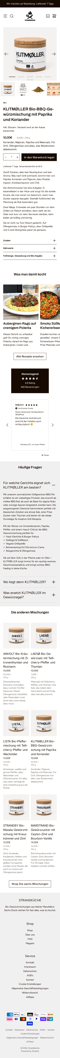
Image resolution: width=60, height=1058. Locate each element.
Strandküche (34, 1048)
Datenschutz (30, 971)
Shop (30, 930)
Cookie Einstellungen (30, 984)
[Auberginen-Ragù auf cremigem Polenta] (21, 302)
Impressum (30, 966)
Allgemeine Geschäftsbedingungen (30, 988)
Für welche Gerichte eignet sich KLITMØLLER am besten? (26, 485)
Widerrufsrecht (30, 992)
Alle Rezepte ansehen (30, 356)
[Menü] (5, 16)
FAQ (30, 939)
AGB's (30, 975)
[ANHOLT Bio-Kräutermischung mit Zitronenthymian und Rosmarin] (16, 636)
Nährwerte (8, 248)
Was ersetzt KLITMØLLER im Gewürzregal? (24, 595)
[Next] (53, 54)
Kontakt (30, 962)
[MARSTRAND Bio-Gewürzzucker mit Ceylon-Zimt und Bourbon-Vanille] (44, 807)
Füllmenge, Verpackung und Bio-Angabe (22, 256)
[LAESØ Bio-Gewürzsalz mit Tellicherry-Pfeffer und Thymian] (44, 636)
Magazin (30, 943)
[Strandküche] (30, 16)
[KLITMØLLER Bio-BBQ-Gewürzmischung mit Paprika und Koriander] (44, 723)
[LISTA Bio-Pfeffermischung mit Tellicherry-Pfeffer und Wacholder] (16, 723)
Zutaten (7, 240)
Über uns (30, 934)
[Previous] (6, 54)
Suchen (30, 979)
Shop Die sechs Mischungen (30, 883)
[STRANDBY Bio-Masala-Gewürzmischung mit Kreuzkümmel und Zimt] (16, 807)
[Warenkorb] (54, 16)
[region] (30, 425)
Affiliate (30, 997)
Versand (21, 127)
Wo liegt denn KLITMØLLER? (24, 582)
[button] (7, 425)
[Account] (47, 16)
